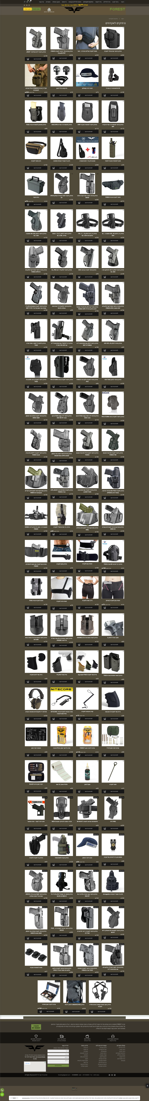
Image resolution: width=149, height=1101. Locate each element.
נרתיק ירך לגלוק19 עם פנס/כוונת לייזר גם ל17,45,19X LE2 (61, 344)
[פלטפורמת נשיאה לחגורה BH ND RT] (87, 819)
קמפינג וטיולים (121, 1055)
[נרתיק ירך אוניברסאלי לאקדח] (61, 525)
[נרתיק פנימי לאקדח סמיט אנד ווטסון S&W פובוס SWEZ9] (36, 929)
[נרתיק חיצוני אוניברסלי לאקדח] (113, 49)
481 (71, 347)
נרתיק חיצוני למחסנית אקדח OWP (87, 125)
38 (46, 679)
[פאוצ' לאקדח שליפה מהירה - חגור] (87, 49)
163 (97, 898)
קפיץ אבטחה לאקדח (87, 711)
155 (71, 420)
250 (27, 92)
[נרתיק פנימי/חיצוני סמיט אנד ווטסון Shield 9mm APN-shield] (62, 451)
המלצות (86, 1055)
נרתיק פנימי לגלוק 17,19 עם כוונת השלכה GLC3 (61, 307)
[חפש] (24, 2)
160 (123, 898)
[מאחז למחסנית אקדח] (36, 965)
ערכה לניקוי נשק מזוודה (49, 1004)
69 (46, 862)
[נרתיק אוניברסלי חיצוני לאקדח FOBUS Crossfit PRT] (61, 49)
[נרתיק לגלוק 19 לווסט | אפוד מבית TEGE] (36, 341)
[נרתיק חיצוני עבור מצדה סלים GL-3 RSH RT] (87, 892)
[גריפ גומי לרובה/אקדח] (36, 672)
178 (71, 274)
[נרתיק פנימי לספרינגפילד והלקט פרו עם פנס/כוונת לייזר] (113, 965)
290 (46, 92)
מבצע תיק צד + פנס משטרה (87, 161)
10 (72, 92)
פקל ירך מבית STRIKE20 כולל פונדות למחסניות (36, 89)
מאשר (14, 1098)
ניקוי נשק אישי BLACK (36, 784)
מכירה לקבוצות (84, 1053)
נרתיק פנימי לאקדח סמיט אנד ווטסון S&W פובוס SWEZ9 (36, 932)
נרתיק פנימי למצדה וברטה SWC (87, 270)
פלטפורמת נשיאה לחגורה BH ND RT (87, 821)
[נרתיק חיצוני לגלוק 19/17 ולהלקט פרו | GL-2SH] (113, 268)
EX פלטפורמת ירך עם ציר (113, 88)
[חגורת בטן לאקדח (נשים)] (113, 598)
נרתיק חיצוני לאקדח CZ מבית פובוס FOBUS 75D (113, 454)
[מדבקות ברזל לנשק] (61, 86)
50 (52, 531)
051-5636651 (86, 1075)
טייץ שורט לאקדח (87, 601)
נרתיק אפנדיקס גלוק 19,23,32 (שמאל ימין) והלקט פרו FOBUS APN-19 (87, 308)
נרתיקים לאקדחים (88, 2)
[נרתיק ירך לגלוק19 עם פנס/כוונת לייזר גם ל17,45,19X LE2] (61, 341)
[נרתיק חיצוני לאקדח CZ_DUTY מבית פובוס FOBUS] (36, 451)
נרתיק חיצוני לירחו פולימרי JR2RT (36, 52)
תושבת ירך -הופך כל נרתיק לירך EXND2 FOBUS (36, 528)
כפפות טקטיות (102, 1061)
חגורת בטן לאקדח (87, 564)
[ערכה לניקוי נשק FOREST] (87, 746)
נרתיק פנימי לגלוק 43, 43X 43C (113, 343)
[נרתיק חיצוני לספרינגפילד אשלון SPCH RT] (61, 193)
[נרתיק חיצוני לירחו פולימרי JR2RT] (36, 50)
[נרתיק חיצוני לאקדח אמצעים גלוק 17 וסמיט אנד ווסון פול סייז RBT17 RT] (36, 304)
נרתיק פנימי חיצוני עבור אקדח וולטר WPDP (87, 197)
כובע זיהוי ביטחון (87, 858)
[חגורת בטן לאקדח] (87, 561)
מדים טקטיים (103, 1048)
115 (123, 129)
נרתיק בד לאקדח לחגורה (36, 858)
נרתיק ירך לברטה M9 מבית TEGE (113, 564)
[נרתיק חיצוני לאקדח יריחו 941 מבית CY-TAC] (87, 929)
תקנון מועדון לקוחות (82, 1061)
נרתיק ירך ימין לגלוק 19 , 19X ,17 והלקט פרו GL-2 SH (87, 235)
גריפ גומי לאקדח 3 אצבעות (113, 712)
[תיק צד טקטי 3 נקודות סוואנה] (61, 159)
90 (46, 129)
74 (98, 92)
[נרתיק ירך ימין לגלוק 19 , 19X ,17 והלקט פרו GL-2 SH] (87, 231)
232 (97, 972)
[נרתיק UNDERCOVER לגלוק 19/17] (74, 1002)
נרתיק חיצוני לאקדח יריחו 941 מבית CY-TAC (87, 932)
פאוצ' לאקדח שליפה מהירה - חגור (87, 51)
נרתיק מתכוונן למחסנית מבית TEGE (36, 125)
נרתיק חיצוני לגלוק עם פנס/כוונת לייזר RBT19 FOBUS (87, 344)
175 (71, 494)
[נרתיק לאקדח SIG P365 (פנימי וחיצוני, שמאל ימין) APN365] (113, 488)
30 (98, 716)
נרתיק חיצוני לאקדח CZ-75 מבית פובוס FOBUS (87, 454)
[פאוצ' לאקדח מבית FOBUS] (113, 195)
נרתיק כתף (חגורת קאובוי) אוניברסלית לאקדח (100, 1006)
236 (71, 55)
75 (104, 604)
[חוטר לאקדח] (113, 782)
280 (97, 200)
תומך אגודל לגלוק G (113, 638)
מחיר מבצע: (31, 92)
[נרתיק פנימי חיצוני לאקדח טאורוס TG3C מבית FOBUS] (87, 966)
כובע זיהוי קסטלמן (87, 88)
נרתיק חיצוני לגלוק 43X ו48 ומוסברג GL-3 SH (36, 235)
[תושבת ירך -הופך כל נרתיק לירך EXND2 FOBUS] (36, 525)
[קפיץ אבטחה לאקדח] (87, 709)
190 (46, 310)
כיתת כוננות (103, 1053)
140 (123, 92)
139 (123, 495)
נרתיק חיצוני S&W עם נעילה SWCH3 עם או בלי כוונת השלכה (36, 895)
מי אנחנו (64, 2)
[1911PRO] (113, 819)
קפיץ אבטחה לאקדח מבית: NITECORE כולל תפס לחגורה (62, 713)
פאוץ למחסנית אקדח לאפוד (113, 161)
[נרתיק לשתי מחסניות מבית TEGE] (113, 673)
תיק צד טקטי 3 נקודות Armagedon (113, 894)
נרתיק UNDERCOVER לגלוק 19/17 (74, 1005)
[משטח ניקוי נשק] (36, 746)
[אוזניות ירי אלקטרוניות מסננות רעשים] (36, 709)
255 (84, 1009)
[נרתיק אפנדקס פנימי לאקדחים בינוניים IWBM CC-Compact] (36, 488)
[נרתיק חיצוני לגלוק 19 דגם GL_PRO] (61, 268)
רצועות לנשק (103, 1057)
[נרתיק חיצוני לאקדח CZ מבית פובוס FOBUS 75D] (113, 451)
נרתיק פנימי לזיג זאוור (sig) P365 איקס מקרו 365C (87, 417)
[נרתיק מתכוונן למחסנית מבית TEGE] (36, 122)
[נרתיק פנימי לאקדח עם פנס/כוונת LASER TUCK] (87, 488)
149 (46, 56)
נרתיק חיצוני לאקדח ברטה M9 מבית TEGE (36, 380)
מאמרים (48, 2)
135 (97, 642)
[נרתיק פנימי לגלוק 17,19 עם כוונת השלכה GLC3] (61, 304)
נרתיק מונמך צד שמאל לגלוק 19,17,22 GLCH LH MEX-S (62, 895)
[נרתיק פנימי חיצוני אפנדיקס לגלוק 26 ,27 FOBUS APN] (36, 268)
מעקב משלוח (56, 2)
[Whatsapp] (2, 1095)
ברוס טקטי (36, 197)
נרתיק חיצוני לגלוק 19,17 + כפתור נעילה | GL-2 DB (61, 235)
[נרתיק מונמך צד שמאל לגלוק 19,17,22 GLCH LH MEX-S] (61, 892)
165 (71, 238)
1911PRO (113, 821)
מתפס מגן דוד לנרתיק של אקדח (113, 857)
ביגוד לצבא (115, 2)
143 (123, 934)
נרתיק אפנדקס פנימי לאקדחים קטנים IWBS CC (113, 528)
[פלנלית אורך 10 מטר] (61, 782)
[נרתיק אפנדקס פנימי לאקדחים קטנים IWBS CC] (113, 525)
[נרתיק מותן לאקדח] (61, 562)
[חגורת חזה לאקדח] (62, 599)
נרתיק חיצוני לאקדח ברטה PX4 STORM (61, 380)
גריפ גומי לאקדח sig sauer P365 (87, 675)
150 (46, 165)
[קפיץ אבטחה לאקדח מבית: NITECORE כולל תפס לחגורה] (61, 709)
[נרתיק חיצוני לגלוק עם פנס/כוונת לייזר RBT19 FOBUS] (87, 341)
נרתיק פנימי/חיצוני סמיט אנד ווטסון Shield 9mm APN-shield (62, 455)
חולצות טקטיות (102, 1066)
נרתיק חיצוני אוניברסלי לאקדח (113, 51)
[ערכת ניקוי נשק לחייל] (113, 746)
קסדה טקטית (103, 1055)
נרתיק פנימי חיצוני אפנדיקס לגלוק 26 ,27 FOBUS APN (36, 271)
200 (97, 165)
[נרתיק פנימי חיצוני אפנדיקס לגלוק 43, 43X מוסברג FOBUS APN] (113, 304)
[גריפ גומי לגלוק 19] (61, 672)
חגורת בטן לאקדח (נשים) (113, 601)
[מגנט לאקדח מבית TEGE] (36, 598)
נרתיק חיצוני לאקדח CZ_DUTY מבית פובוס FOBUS (36, 454)
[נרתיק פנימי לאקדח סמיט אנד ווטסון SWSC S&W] (36, 414)
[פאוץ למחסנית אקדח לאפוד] (113, 159)
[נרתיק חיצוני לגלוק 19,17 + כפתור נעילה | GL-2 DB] (61, 231)
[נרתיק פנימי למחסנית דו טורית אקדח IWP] (113, 122)
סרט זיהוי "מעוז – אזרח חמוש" (36, 821)
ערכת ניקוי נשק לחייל (113, 748)
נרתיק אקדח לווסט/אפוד (62, 858)
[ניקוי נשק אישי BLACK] (36, 782)
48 (72, 679)
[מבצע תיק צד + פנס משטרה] (87, 159)
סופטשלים (103, 1051)
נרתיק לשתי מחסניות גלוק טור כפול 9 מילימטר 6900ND (61, 639)
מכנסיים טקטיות (102, 1064)
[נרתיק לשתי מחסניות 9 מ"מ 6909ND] (87, 635)
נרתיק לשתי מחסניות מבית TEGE (113, 675)
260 (123, 55)
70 (123, 165)
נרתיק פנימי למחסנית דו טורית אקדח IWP (113, 126)
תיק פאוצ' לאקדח (36, 161)
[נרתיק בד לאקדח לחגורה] (36, 855)
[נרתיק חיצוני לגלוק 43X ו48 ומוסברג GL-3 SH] (36, 231)
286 (71, 972)
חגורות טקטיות (102, 1059)
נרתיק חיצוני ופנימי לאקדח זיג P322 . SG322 (61, 929)
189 (97, 494)
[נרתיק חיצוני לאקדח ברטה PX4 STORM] (61, 377)
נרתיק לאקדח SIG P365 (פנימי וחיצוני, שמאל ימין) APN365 (113, 492)
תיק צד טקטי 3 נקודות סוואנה (61, 161)
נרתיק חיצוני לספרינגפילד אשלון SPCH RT (61, 197)
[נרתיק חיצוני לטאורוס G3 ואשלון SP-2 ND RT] (113, 928)
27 (46, 971)
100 (46, 201)
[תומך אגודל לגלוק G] (113, 635)
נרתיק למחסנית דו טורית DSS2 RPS (62, 125)
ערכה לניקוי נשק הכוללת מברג (61, 748)
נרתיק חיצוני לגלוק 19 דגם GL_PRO (62, 270)
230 (123, 238)
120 (71, 165)
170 (123, 971)
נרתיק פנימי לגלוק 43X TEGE (113, 380)
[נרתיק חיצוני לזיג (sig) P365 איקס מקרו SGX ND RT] (61, 414)
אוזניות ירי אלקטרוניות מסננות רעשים (36, 712)
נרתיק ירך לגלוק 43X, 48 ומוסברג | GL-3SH (113, 235)
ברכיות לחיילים (102, 1062)
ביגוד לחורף (122, 1051)
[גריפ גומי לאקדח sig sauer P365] (87, 672)
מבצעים (123, 1061)
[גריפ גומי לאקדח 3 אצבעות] (113, 709)
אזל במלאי (121, 797)
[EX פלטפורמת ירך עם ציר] (113, 86)
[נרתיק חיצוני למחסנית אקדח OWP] (87, 122)
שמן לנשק (87, 784)
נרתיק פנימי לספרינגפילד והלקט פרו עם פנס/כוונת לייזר (113, 968)
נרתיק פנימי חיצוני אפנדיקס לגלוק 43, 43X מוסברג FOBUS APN (113, 307)
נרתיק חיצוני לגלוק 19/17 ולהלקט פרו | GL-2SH (113, 271)
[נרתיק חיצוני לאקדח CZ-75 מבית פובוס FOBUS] (87, 451)
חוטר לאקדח (112, 784)
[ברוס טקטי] (36, 195)
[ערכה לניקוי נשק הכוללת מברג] (61, 746)
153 (46, 238)
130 (71, 129)
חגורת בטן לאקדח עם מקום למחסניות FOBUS (36, 565)
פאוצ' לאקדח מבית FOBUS (113, 197)
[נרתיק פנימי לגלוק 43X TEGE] (113, 377)
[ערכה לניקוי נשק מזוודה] (49, 1002)
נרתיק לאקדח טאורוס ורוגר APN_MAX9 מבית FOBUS (62, 491)
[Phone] (2, 1090)
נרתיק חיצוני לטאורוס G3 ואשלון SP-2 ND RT (113, 931)
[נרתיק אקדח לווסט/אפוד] (61, 855)
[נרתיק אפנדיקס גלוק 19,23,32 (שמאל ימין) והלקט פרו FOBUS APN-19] (87, 305)
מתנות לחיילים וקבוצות (75, 2)
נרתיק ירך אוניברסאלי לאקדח (61, 527)
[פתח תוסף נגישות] (147, 1086)
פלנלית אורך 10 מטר (61, 784)
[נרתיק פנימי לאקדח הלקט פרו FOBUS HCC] (87, 377)
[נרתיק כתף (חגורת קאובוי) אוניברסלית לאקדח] (100, 1002)
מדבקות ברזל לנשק (61, 88)
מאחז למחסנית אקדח (36, 968)
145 (46, 495)
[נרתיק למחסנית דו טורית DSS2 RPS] (61, 122)
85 (123, 642)
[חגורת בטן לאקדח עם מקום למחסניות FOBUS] (36, 562)
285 (71, 932)
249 (97, 55)
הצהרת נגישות (84, 1064)
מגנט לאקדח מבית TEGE (36, 601)
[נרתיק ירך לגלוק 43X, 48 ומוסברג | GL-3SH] (113, 231)
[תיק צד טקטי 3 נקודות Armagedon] (113, 892)
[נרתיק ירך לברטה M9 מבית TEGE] (113, 562)
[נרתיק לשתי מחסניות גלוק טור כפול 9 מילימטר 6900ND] (62, 636)
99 (98, 274)
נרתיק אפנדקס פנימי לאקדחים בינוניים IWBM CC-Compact (36, 492)
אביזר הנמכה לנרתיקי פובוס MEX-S (62, 821)
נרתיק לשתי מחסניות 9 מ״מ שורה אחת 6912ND (36, 639)
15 (78, 715)
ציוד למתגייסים (121, 1059)
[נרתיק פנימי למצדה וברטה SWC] (87, 268)
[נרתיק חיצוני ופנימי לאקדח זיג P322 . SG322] (61, 926)
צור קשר (41, 2)
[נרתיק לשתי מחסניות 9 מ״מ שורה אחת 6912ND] (36, 635)
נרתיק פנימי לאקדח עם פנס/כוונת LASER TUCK (87, 491)
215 (123, 201)
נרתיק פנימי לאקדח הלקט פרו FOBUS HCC (87, 380)
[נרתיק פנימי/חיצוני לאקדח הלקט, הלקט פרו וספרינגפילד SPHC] (62, 966)
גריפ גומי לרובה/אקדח (36, 675)
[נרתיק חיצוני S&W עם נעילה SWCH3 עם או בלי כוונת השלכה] (36, 892)
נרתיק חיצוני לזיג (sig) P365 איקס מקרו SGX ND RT (62, 417)
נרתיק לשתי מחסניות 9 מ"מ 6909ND (87, 638)
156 (46, 274)
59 (98, 825)
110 (97, 420)
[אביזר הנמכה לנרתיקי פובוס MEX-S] (62, 819)
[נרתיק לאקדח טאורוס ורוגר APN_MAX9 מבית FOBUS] (61, 488)
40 (123, 861)
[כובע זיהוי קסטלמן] (87, 86)
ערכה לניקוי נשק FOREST (87, 748)
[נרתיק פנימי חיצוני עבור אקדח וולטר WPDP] (87, 193)
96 (98, 383)
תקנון (86, 1059)
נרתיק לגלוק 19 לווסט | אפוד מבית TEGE (36, 344)
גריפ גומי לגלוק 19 (61, 675)
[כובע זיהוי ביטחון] (87, 855)
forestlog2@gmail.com (64, 1075)
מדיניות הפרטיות (26, 1098)
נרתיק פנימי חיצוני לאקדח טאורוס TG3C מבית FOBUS (87, 969)
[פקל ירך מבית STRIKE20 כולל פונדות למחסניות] (36, 86)
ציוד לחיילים (107, 2)
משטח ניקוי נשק (36, 748)
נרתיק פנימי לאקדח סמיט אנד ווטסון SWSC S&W (36, 417)
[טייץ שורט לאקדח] (87, 598)
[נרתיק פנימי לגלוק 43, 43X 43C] (113, 341)
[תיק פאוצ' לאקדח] (36, 159)
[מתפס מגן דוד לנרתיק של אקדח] (113, 855)
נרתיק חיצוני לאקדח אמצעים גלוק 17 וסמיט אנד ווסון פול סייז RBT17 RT (36, 307)
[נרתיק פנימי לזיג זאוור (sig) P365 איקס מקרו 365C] (87, 414)
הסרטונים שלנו (84, 1057)
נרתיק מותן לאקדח (61, 564)
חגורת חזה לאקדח (62, 601)
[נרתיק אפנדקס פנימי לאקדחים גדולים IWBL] (87, 526)
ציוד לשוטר (98, 2)
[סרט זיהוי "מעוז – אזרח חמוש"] (36, 819)
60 (72, 716)
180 (59, 1008)
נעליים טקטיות (102, 1049)
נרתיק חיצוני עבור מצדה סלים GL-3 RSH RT (87, 895)
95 (123, 679)
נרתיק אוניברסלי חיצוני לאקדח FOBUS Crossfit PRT (62, 52)
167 (71, 825)
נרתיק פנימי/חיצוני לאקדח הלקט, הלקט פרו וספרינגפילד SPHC (61, 969)
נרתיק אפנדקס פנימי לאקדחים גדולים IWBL (87, 529)
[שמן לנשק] (87, 782)
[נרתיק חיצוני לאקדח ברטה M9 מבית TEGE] (36, 377)
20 (98, 679)
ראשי (122, 2)
